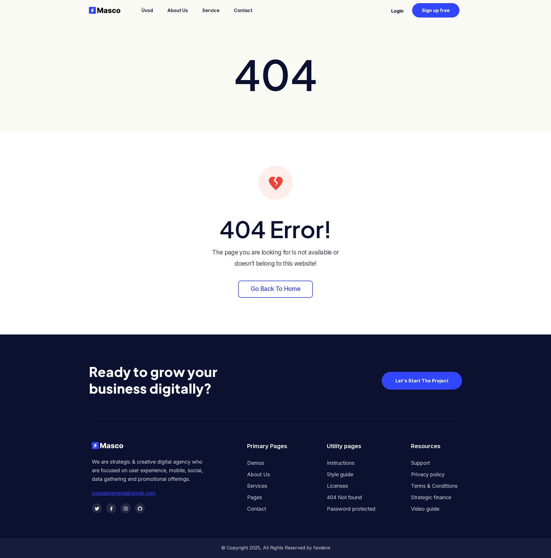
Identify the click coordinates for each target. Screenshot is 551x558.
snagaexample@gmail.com (124, 493)
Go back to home (275, 288)
